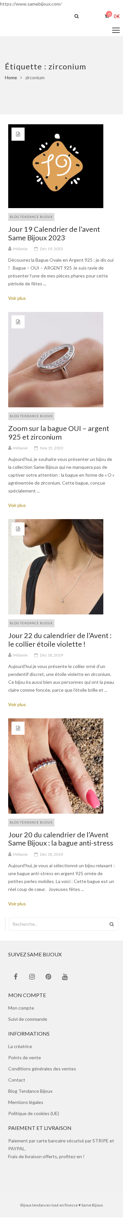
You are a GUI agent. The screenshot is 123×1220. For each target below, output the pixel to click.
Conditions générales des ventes (42, 1071)
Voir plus (19, 300)
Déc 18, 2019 (51, 657)
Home (11, 80)
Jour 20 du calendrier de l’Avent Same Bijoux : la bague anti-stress (60, 841)
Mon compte (21, 1010)
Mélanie (20, 251)
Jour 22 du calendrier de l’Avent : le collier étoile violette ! (60, 642)
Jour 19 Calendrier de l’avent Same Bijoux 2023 (54, 235)
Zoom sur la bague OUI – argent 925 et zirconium (58, 434)
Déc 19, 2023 (51, 251)
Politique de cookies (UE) (33, 1116)
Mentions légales (25, 1105)
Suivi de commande (27, 1021)
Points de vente (24, 1060)
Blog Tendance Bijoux (31, 219)
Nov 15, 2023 (51, 450)
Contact (16, 1082)
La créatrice (20, 1049)
